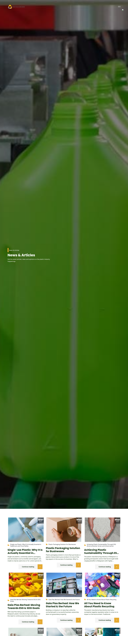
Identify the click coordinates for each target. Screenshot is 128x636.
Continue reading (28, 567)
